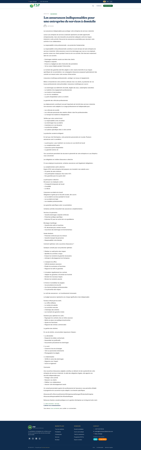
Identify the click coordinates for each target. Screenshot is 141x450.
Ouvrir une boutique (79, 431)
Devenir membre (108, 5)
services (57, 403)
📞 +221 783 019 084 (43, 1)
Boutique (57, 439)
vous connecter (54, 408)
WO (108, 1)
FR (104, 1)
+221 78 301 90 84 (99, 429)
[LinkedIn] (36, 438)
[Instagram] (33, 438)
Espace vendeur (78, 439)
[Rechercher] (93, 5)
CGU (94, 447)
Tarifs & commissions (79, 434)
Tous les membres (59, 429)
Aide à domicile (49, 403)
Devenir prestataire (78, 429)
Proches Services (45, 447)
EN (111, 1)
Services (57, 437)
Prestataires (58, 431)
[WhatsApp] (39, 438)
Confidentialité (100, 447)
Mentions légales (109, 447)
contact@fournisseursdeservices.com (104, 431)
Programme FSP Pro (79, 437)
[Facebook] (29, 438)
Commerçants (58, 434)
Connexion (98, 5)
